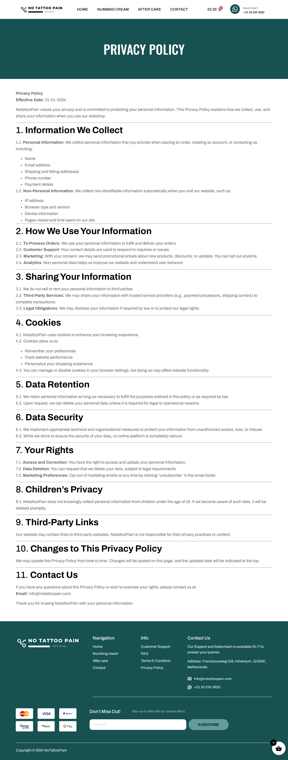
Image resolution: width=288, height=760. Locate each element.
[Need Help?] (235, 9)
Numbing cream (113, 9)
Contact (179, 9)
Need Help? (250, 8)
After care (149, 9)
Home (82, 9)
